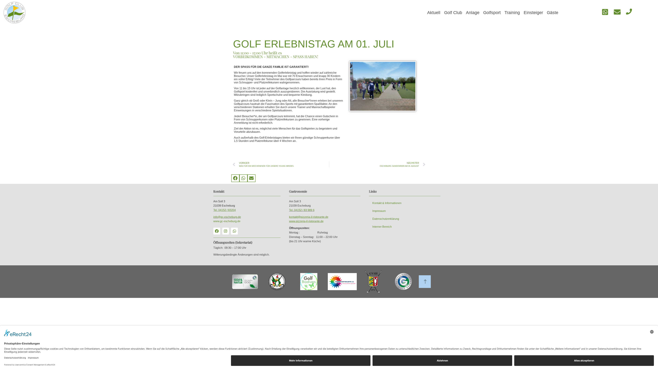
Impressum (379, 210)
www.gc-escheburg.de (226, 221)
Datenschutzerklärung (385, 218)
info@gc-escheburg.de (227, 216)
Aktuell (433, 12)
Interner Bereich (382, 226)
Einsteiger (533, 12)
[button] (235, 178)
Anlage (472, 12)
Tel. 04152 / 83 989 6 (301, 210)
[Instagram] (225, 231)
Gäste (552, 12)
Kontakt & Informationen (386, 203)
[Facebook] (216, 231)
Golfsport (492, 12)
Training (512, 12)
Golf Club (453, 12)
